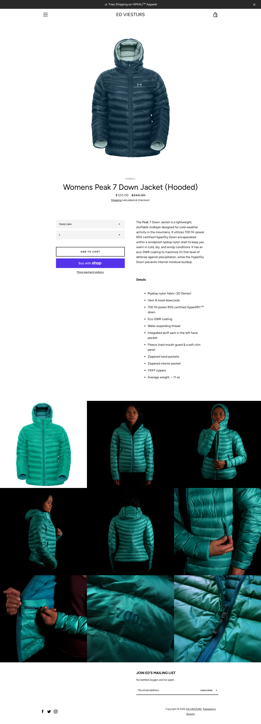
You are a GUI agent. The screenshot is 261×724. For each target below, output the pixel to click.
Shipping (116, 200)
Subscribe (206, 690)
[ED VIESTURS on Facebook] (43, 711)
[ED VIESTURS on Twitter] (49, 711)
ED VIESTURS (130, 14)
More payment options (90, 272)
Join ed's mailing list (156, 673)
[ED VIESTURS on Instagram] (56, 711)
